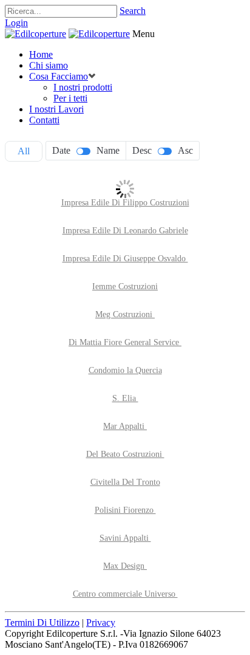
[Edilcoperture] (35, 34)
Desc (142, 150)
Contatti (44, 120)
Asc (185, 150)
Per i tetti (70, 98)
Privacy (100, 622)
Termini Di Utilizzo (42, 622)
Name (108, 150)
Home (41, 54)
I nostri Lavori (56, 109)
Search (133, 10)
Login (16, 23)
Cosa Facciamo (58, 76)
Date (61, 150)
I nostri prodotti (82, 87)
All (24, 151)
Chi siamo (48, 65)
